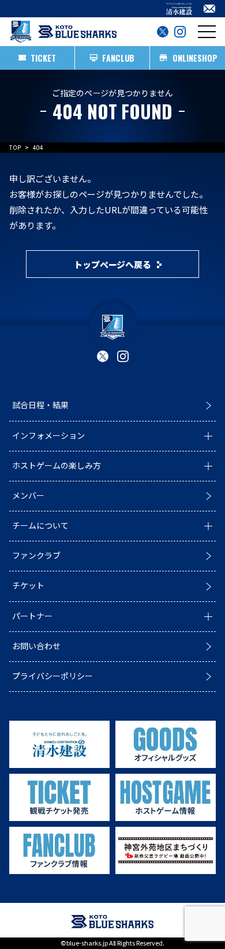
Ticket (43, 58)
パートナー (32, 616)
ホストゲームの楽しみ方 (56, 465)
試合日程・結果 (40, 405)
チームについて (40, 525)
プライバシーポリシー (52, 675)
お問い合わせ (36, 646)
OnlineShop (194, 58)
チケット (28, 585)
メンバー (28, 495)
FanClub (118, 58)
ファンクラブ (36, 555)
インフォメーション (48, 435)
